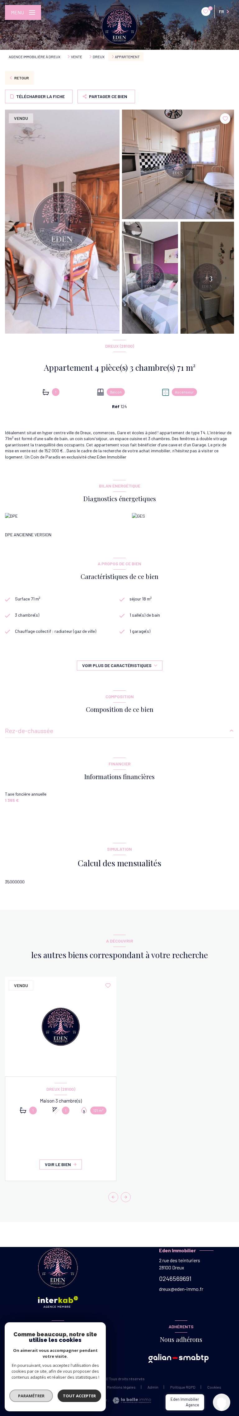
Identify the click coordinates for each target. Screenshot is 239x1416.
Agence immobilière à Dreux (34, 56)
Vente (76, 57)
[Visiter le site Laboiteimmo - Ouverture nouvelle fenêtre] (130, 1400)
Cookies (214, 1387)
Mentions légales (121, 1387)
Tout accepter (79, 1396)
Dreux (99, 57)
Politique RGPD (182, 1387)
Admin (153, 1387)
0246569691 (175, 1278)
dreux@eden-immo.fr (181, 1289)
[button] (126, 1197)
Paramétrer (31, 1396)
